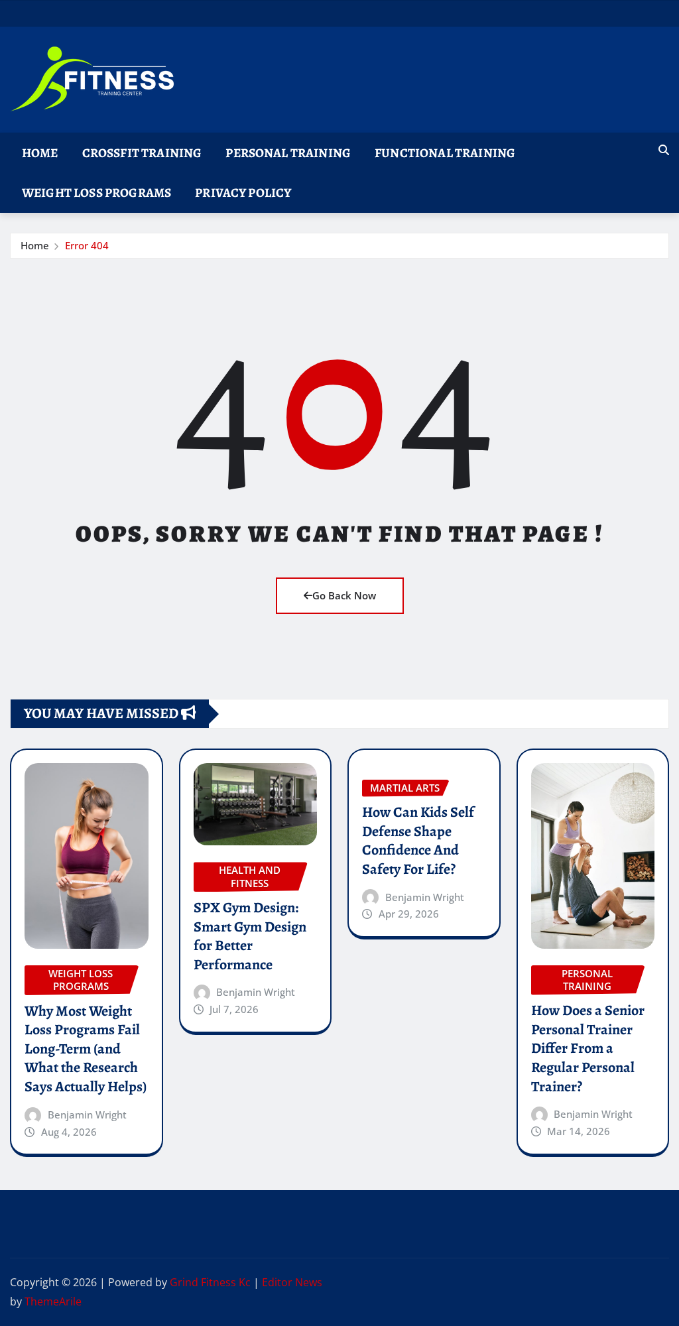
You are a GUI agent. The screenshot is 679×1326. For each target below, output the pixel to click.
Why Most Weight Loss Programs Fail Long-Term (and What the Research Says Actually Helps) (86, 1049)
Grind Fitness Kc (210, 1282)
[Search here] (663, 150)
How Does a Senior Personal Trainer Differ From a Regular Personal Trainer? (588, 1048)
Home (40, 153)
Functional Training (445, 153)
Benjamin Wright (87, 1114)
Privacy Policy (243, 193)
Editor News (292, 1282)
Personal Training (288, 153)
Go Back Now (344, 595)
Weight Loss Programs (96, 193)
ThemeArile (53, 1301)
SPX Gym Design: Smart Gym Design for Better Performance (250, 936)
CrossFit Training (142, 153)
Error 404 (87, 245)
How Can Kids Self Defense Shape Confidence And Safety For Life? (418, 840)
